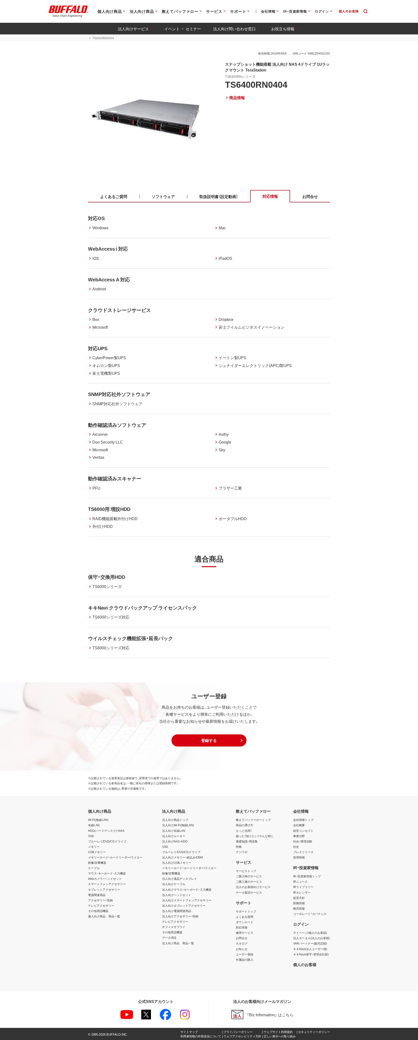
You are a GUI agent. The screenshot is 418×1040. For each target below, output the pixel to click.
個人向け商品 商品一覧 (104, 916)
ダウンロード (244, 922)
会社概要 (299, 825)
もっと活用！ (244, 830)
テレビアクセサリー (101, 905)
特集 (239, 846)
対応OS (96, 218)
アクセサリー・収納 (100, 900)
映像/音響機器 (97, 862)
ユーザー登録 (244, 954)
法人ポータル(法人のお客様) (311, 938)
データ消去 (169, 937)
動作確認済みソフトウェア (117, 424)
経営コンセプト (303, 830)
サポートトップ (246, 911)
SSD (91, 836)
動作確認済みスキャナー (114, 478)
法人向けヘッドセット (176, 895)
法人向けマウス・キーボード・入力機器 (186, 889)
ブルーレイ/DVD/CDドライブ (107, 841)
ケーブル (94, 868)
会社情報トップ (303, 820)
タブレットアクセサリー (104, 889)
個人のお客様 (304, 964)
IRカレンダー (302, 892)
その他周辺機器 (98, 911)
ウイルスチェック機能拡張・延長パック (130, 638)
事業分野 (299, 836)
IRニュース (300, 881)
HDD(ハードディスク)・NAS (106, 830)
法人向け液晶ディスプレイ (179, 878)
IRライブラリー (303, 887)
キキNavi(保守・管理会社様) (311, 954)
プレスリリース (303, 852)
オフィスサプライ (173, 927)
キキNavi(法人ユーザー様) (310, 949)
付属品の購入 (244, 959)
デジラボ (241, 852)
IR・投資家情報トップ (307, 876)
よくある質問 (244, 916)
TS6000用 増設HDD (109, 508)
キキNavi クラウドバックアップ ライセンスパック (142, 607)
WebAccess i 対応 (108, 248)
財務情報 (299, 903)
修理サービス (244, 932)
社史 (296, 846)
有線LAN (94, 825)
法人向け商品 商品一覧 (178, 943)
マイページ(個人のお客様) (310, 932)
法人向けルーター (173, 836)
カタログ (241, 943)
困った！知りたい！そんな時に (255, 836)
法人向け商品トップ (175, 820)
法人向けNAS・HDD (175, 841)
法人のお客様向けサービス (253, 887)
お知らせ (241, 949)
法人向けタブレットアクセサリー (184, 905)
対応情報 (241, 927)
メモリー (94, 846)
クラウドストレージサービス (119, 309)
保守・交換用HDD (106, 576)
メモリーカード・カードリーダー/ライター (115, 857)
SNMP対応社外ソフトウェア (119, 393)
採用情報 (299, 857)
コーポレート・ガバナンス (310, 914)
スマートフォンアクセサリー (107, 884)
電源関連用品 (96, 895)
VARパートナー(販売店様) (310, 943)
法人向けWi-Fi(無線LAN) (178, 825)
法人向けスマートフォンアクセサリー (186, 900)
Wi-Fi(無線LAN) (98, 820)
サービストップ (246, 871)
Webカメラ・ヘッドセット (105, 878)
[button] (209, 740)
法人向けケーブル (173, 884)
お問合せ (241, 938)
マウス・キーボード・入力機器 (107, 873)
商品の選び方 (244, 825)
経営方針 (299, 898)
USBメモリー (97, 852)
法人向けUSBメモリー (176, 862)
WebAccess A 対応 (109, 279)
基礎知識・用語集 (247, 841)
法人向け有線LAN (173, 830)
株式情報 (299, 908)
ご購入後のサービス (249, 881)
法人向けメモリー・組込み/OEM (182, 857)
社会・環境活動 (302, 841)
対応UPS (97, 348)
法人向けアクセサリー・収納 (180, 916)
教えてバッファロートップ (253, 820)
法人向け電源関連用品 (176, 911)
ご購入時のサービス (249, 876)
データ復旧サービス (249, 892)
